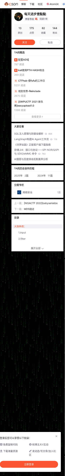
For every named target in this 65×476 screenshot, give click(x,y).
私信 (50, 42)
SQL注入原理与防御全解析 (33, 133)
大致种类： (20, 226)
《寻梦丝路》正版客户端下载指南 (32, 144)
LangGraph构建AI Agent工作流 (35, 139)
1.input (22, 232)
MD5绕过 (29, 208)
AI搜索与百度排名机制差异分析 (31, 159)
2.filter (21, 238)
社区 (40, 4)
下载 (31, 4)
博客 (23, 4)
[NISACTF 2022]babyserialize (41, 203)
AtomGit (54, 4)
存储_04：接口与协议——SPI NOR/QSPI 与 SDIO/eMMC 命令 (36, 151)
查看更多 (36, 116)
